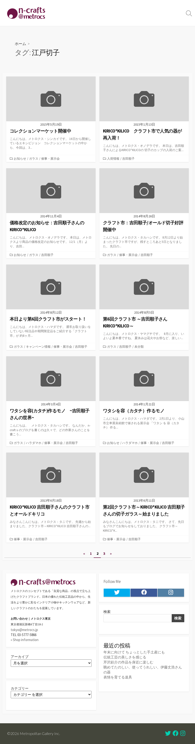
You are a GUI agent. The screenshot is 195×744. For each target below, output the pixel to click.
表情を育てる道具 (117, 677)
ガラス (33, 158)
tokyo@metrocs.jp (24, 629)
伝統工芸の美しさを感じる (124, 657)
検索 (107, 611)
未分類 (139, 346)
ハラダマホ (33, 443)
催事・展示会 (50, 158)
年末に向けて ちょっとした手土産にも (134, 652)
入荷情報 (113, 158)
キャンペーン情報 (38, 346)
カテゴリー (20, 688)
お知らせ (20, 158)
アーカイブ (20, 656)
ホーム (20, 43)
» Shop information (25, 639)
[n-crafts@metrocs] (26, 13)
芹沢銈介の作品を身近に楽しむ (128, 662)
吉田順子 (128, 158)
